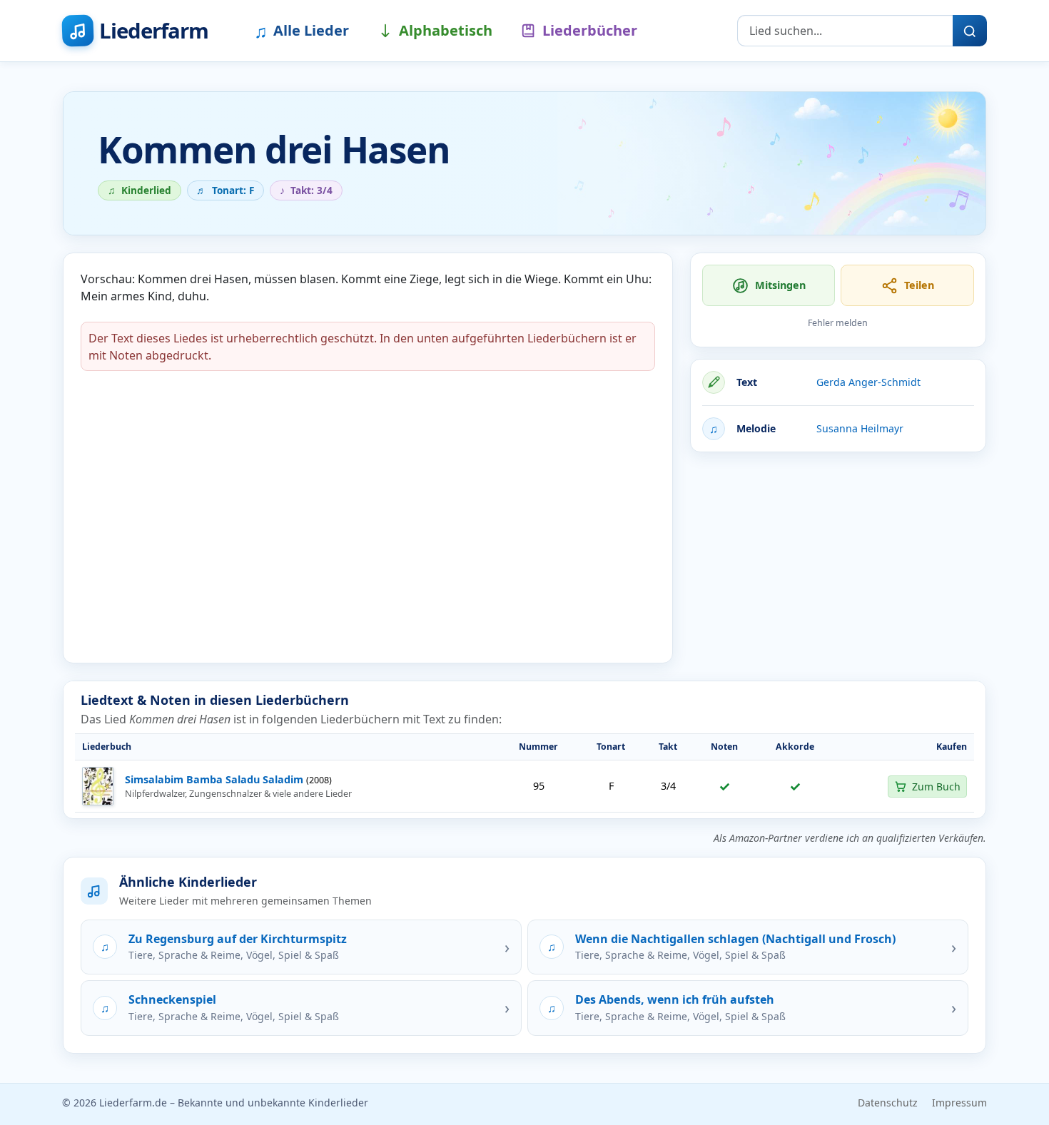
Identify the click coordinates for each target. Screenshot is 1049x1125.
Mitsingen (780, 285)
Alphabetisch (445, 30)
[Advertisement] (838, 563)
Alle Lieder (301, 31)
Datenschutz (888, 1102)
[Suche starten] (970, 30)
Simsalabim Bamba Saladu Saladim (214, 779)
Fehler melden (838, 323)
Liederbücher (589, 30)
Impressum (959, 1102)
